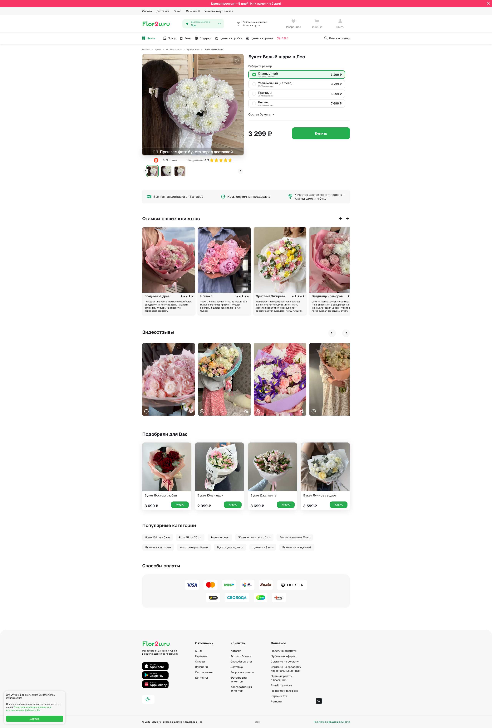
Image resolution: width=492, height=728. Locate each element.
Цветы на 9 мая (263, 547)
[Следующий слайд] (240, 171)
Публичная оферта (283, 656)
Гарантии (201, 656)
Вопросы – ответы (242, 672)
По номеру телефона (284, 690)
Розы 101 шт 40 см (157, 537)
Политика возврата (283, 650)
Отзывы (193, 11)
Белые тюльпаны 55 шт (295, 537)
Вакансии (201, 666)
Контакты (201, 677)
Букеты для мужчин (230, 547)
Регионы (276, 701)
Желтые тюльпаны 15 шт (254, 537)
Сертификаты (204, 672)
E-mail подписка (281, 685)
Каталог (235, 650)
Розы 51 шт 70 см (190, 537)
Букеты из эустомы (158, 547)
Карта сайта (279, 696)
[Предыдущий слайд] (145, 171)
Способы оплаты (241, 661)
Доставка (162, 11)
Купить (321, 133)
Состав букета (259, 114)
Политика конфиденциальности (331, 722)
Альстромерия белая (194, 547)
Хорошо (34, 718)
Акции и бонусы (241, 656)
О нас (177, 11)
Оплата (147, 11)
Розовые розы (220, 537)
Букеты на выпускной (296, 547)
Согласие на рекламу (285, 661)
